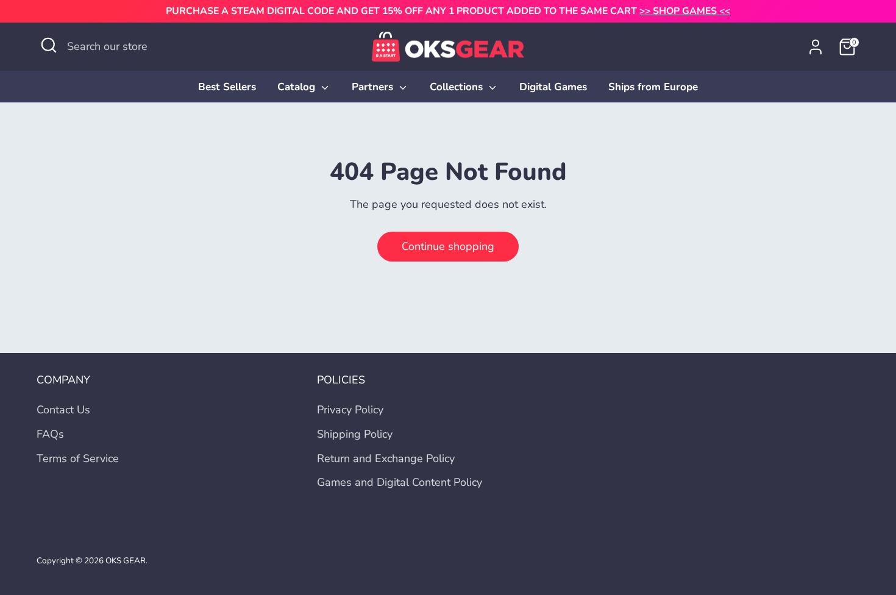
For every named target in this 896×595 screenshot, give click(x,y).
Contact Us (63, 409)
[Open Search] (49, 45)
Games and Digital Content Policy (399, 482)
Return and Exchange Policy (386, 458)
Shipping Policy (355, 434)
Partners (374, 87)
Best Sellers (227, 87)
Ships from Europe (653, 87)
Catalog (297, 87)
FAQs (50, 434)
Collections (458, 87)
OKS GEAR (125, 560)
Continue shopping (448, 246)
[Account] (815, 47)
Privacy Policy (350, 409)
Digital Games (553, 87)
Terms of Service (78, 458)
